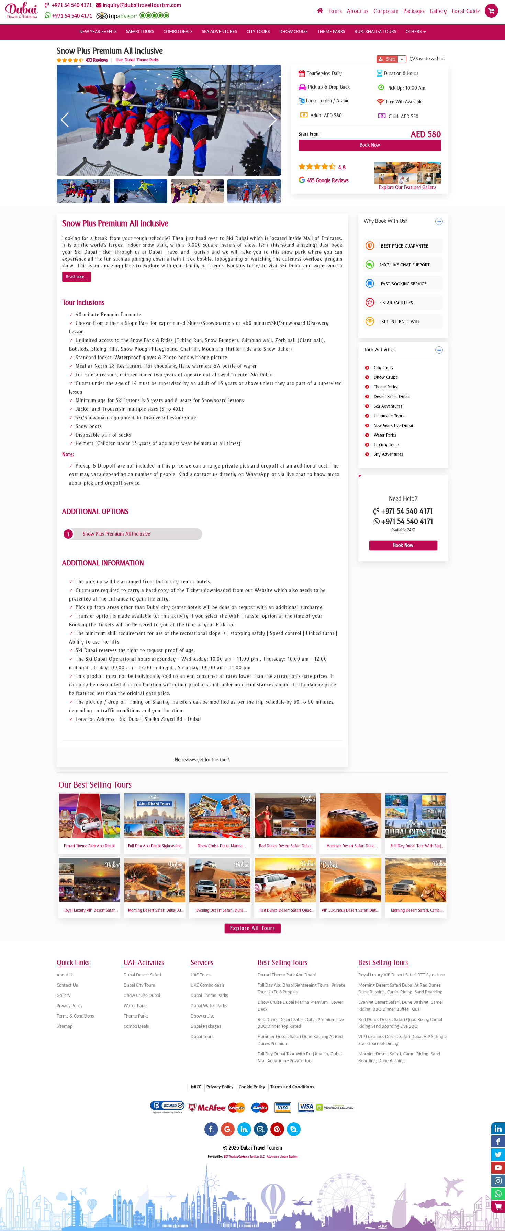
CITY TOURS (258, 31)
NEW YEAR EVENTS (97, 31)
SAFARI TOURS (140, 31)
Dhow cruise (202, 1016)
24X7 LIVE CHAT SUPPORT (404, 264)
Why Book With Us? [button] (385, 221)
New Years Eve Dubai (392, 425)
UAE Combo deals (207, 985)
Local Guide (466, 11)
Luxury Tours (385, 444)
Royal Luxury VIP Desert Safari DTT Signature (401, 975)
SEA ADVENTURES (219, 31)
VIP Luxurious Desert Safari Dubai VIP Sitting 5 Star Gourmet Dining (402, 1040)
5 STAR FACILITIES (396, 302)
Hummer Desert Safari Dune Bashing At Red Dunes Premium (300, 1040)
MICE (196, 1087)
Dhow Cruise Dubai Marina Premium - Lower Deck (300, 1006)
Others (414, 31)
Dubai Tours (202, 1037)
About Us (65, 975)
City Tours (382, 367)
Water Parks (384, 435)
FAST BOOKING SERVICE (403, 283)
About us (358, 11)
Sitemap (64, 1026)
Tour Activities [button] (379, 350)
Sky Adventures (387, 454)
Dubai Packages (206, 1026)
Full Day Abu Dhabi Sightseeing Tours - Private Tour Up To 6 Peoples (301, 989)
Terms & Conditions (75, 1016)
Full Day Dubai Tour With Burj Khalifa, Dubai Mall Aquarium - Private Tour (300, 1058)
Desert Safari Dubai (391, 396)
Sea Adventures (387, 406)
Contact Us (67, 985)
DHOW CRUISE (293, 31)
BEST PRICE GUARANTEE (403, 246)
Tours (336, 11)
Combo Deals (136, 1026)
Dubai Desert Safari (142, 975)
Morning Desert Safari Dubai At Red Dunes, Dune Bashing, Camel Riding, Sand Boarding (400, 989)
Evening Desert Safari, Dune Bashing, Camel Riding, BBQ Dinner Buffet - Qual (400, 1006)
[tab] (403, 221)
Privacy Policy (69, 1006)
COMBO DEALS (178, 31)
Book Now (370, 145)
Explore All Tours (252, 928)
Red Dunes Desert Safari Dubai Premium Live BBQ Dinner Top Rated (301, 1023)
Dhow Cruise (385, 377)
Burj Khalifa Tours (375, 31)
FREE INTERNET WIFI (399, 321)
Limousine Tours (388, 415)
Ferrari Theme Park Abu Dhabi (287, 975)
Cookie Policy (252, 1087)
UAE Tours (200, 975)
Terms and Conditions (292, 1087)
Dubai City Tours (139, 985)
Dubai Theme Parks (209, 995)
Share (391, 59)
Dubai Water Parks (209, 1006)
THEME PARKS (331, 31)
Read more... (76, 276)
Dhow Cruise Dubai (142, 995)
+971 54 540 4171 (70, 5)
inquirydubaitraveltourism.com (141, 5)
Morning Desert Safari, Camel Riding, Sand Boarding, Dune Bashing (399, 1058)
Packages (414, 11)
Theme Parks (384, 386)
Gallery (439, 11)
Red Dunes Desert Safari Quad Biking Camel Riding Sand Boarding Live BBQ (400, 1023)
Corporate (386, 11)
